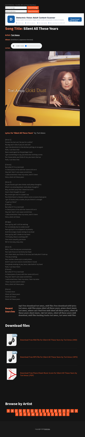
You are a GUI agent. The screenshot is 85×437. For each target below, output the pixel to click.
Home (41, 21)
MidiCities (47, 429)
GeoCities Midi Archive (70, 21)
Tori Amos (15, 35)
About (49, 21)
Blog (56, 21)
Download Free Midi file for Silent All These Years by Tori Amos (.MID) (48, 340)
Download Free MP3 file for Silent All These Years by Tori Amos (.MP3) (49, 357)
